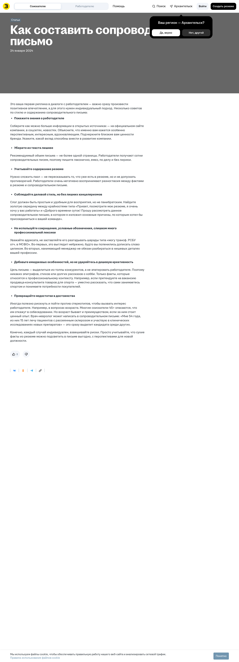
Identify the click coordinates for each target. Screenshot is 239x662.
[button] (203, 6)
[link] (159, 6)
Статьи (15, 19)
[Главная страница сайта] (6, 6)
